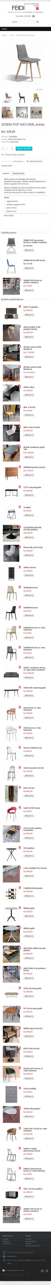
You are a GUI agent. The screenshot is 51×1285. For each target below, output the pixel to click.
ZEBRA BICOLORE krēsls (34, 260)
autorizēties (29, 12)
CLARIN (27, 507)
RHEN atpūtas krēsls (33, 1028)
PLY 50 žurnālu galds (33, 1008)
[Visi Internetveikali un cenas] (13, 1270)
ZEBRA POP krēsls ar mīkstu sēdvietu (33, 281)
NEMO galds (29, 908)
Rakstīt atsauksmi (36, 161)
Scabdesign (13, 137)
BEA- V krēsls (29, 407)
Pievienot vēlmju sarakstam (15, 155)
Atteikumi (6, 1241)
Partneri (28, 1243)
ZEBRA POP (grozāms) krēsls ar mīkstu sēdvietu (35, 241)
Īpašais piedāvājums (33, 1246)
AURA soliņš (29, 387)
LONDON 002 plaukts (33, 888)
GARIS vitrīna (30, 567)
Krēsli (12, 35)
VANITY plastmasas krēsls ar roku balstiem (34, 1170)
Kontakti (6, 1239)
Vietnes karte (7, 1243)
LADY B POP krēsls (32, 808)
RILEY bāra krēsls (31, 1048)
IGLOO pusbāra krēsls (34, 768)
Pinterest (46, 1270)
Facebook (42, 1270)
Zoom (41, 89)
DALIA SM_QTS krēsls (33, 547)
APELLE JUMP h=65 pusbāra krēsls (32, 328)
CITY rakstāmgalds (32, 487)
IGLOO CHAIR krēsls (33, 748)
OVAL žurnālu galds (32, 988)
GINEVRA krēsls (31, 588)
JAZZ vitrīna (29, 788)
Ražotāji (28, 1239)
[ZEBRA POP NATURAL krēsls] (7, 98)
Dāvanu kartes (31, 1241)
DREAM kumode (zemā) (34, 467)
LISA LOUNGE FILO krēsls (35, 868)
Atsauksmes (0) (18, 173)
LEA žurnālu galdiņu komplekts (33, 829)
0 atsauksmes (18, 161)
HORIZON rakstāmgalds (35, 688)
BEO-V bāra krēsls (32, 427)
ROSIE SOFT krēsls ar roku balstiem (33, 1070)
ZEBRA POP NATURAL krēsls (25, 35)
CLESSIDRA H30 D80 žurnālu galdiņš (32, 528)
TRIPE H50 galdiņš (32, 1109)
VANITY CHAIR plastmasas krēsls (32, 1150)
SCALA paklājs (30, 1089)
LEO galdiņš (29, 848)
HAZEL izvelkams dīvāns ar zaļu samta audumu (35, 669)
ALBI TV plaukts (31, 307)
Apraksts (6, 173)
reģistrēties (39, 12)
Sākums (4, 35)
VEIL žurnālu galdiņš (33, 1189)
